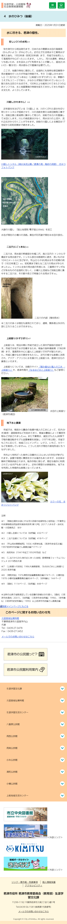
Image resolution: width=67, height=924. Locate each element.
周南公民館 (12, 748)
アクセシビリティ (33, 885)
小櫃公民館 (12, 784)
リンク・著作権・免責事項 (25, 882)
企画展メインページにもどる (14, 606)
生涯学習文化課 (14, 689)
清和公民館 (12, 772)
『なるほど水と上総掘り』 (41, 370)
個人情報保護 (48, 882)
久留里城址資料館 (15, 700)
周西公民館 (12, 736)
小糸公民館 (12, 760)
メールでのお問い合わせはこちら (18, 637)
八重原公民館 (13, 724)
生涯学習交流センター (17, 712)
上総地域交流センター (17, 796)
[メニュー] (52, 5)
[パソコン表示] (61, 5)
